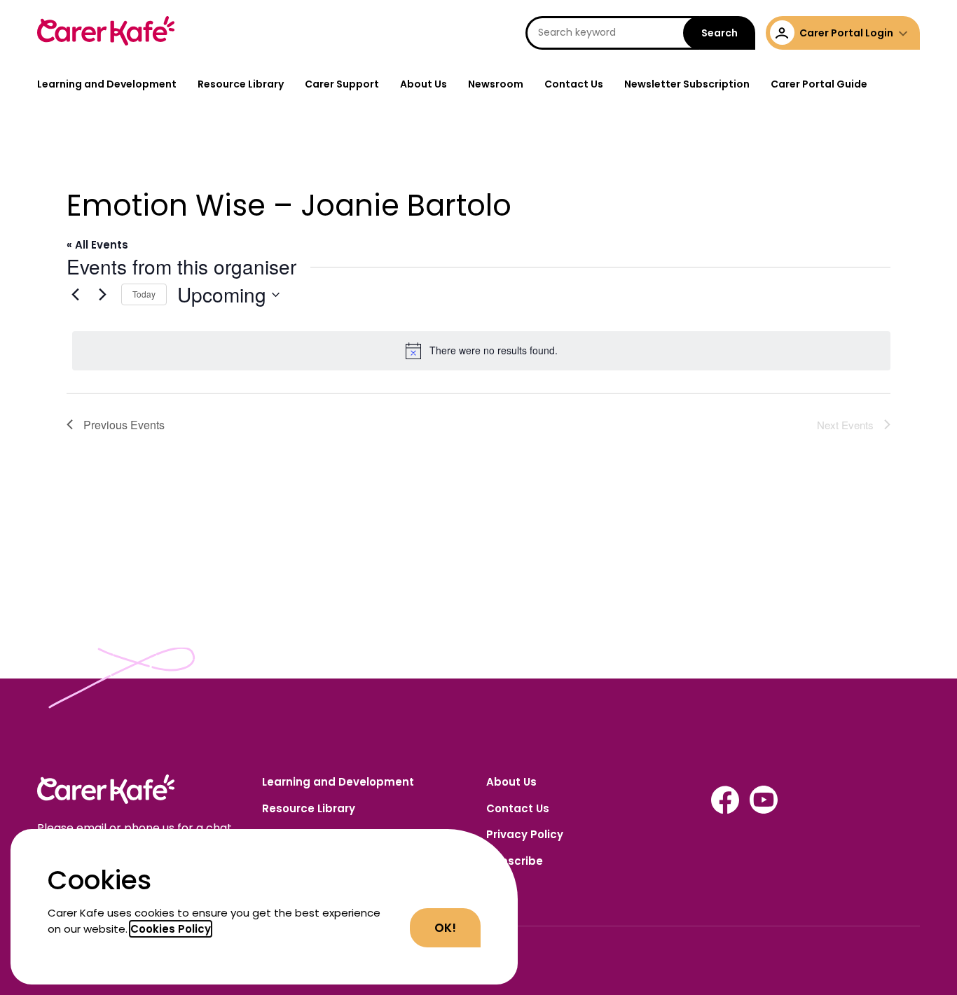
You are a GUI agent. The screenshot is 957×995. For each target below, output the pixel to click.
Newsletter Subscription (687, 84)
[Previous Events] (75, 294)
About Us (423, 84)
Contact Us (573, 84)
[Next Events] (102, 294)
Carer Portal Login (846, 33)
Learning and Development (107, 84)
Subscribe (514, 861)
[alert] (481, 350)
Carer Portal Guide (819, 84)
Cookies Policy (170, 928)
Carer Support (342, 84)
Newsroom (495, 84)
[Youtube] (764, 810)
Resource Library (241, 84)
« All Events (97, 244)
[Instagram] (725, 810)
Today (144, 294)
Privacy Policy (524, 834)
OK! (445, 927)
